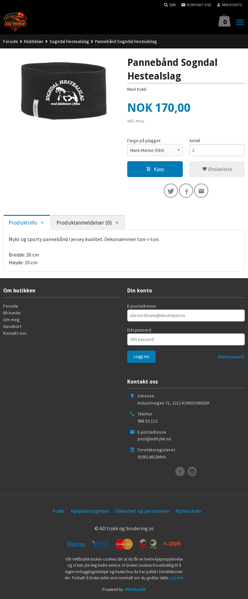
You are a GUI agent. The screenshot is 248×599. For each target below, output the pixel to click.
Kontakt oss (14, 333)
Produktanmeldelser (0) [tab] (84, 223)
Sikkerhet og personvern (142, 511)
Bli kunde (12, 313)
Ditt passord (139, 330)
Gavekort (12, 326)
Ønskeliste (219, 169)
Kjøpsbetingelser (90, 511)
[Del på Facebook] (186, 191)
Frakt (59, 511)
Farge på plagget (143, 140)
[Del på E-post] (201, 191)
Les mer (176, 578)
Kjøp (159, 169)
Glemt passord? (231, 357)
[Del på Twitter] (171, 191)
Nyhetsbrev (188, 511)
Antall (194, 140)
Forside (10, 41)
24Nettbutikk (135, 589)
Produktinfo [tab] (23, 223)
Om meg (11, 319)
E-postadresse (141, 306)
